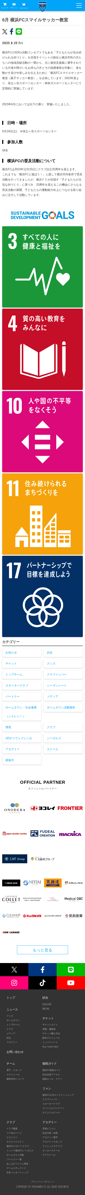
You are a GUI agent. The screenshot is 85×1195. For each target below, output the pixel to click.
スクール (52, 749)
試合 (50, 652)
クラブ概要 (12, 1128)
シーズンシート (57, 685)
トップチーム (13, 674)
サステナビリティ (15, 1142)
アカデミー (12, 749)
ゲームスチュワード (16, 1168)
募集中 (9, 760)
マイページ (23, 8)
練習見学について (15, 1079)
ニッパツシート (50, 1042)
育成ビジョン (49, 1128)
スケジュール (13, 1074)
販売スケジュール (51, 1038)
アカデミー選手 (50, 1137)
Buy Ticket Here (50, 1046)
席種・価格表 (49, 1029)
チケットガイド (50, 1024)
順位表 (45, 1008)
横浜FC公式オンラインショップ (58, 1095)
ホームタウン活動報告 (61, 707)
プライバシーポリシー (42, 1181)
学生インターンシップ (17, 1172)
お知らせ (11, 652)
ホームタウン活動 (15, 1155)
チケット (13, 8)
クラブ (51, 727)
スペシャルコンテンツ (53, 1108)
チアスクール (49, 1155)
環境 (8, 727)
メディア (52, 696)
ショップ (4, 8)
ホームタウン (13, 1020)
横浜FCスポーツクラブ (18, 1146)
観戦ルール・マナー (52, 1079)
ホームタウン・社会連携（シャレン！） (21, 712)
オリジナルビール (51, 1112)
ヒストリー (12, 1137)
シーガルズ (54, 738)
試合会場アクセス (51, 1074)
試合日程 (46, 1004)
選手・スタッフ (14, 1070)
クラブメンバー (57, 674)
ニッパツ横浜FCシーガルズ (20, 1150)
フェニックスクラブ (52, 1146)
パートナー (12, 696)
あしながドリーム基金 (17, 1163)
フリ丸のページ (14, 1133)
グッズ (51, 663)
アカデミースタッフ (52, 1142)
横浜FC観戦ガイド (51, 1070)
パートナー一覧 (14, 1159)
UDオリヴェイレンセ (18, 738)
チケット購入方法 (51, 1033)
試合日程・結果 (50, 1133)
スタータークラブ (16, 685)
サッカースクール (51, 1150)
